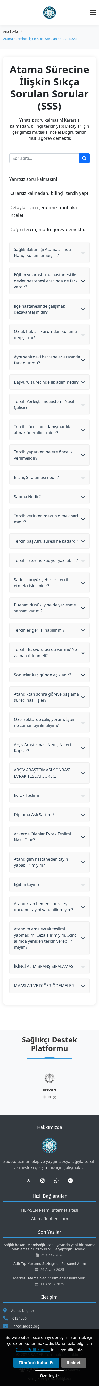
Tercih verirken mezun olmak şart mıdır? (46, 519)
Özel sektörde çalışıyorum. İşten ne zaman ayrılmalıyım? (45, 722)
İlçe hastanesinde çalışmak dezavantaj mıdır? (39, 309)
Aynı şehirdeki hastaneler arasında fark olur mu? (47, 360)
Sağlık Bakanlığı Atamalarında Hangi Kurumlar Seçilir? (42, 252)
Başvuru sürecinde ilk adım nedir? (46, 382)
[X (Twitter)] (55, 1097)
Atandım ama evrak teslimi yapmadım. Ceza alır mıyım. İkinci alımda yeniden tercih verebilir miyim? (45, 938)
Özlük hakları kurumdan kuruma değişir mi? (45, 334)
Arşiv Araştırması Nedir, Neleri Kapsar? (42, 748)
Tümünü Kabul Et (36, 1362)
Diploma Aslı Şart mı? (34, 814)
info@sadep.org (26, 1326)
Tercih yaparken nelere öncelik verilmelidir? (43, 455)
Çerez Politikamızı (33, 1349)
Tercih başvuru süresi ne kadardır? (47, 541)
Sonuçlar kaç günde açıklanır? (42, 675)
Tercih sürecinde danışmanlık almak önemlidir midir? (42, 429)
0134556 (19, 1318)
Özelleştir (49, 1375)
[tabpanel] (49, 1086)
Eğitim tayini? (26, 884)
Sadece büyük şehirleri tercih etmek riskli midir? (42, 582)
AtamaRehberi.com (49, 1218)
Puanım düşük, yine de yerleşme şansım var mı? (45, 608)
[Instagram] (49, 1097)
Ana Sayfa (10, 31)
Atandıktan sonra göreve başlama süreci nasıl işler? (46, 697)
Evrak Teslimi (26, 795)
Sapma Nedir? (27, 496)
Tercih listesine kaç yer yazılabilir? (46, 560)
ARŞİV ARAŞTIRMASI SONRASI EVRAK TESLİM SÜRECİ (42, 773)
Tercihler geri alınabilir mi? (39, 630)
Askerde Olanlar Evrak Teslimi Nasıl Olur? (42, 837)
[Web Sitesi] (44, 1097)
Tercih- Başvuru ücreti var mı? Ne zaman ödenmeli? (45, 652)
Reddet (74, 1362)
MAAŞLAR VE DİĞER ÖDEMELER (44, 985)
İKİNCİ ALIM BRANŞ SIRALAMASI (44, 966)
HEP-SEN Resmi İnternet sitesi (49, 1210)
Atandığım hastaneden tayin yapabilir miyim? (41, 862)
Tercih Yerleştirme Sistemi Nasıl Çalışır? (44, 404)
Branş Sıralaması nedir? (36, 477)
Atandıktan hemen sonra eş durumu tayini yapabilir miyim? (43, 907)
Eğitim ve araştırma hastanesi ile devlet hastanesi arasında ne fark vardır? (46, 281)
